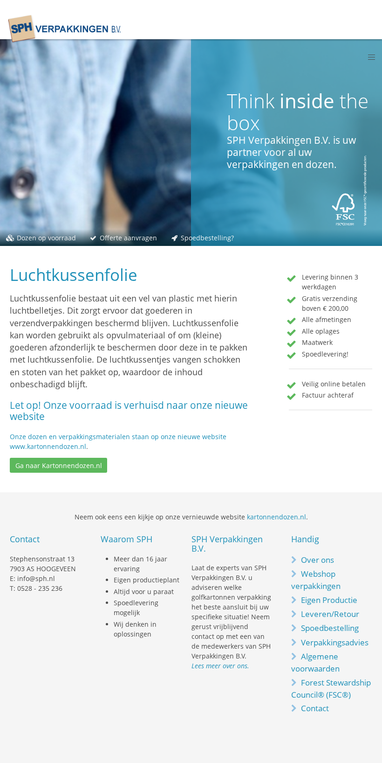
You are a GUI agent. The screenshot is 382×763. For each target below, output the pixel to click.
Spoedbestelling (330, 628)
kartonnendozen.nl (276, 516)
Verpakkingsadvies (334, 642)
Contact (315, 708)
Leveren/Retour (330, 614)
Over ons (317, 559)
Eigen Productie (329, 600)
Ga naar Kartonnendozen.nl (58, 465)
